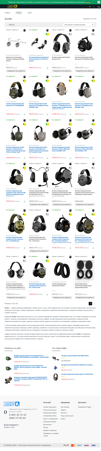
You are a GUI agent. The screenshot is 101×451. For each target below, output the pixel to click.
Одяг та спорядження (50, 419)
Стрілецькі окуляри (49, 421)
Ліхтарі (45, 427)
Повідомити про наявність (16, 71)
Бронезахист (47, 424)
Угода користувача (67, 416)
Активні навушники (57, 55)
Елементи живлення (50, 430)
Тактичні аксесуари (49, 410)
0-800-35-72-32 (17, 415)
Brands (19, 13)
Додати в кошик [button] (46, 68)
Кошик (63, 419)
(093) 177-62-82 (17, 418)
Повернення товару (84, 407)
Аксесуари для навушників (13, 55)
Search (90, 6)
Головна (7, 13)
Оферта (63, 410)
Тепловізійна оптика (49, 416)
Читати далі (24, 68)
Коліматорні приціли (50, 413)
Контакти (64, 413)
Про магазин (65, 407)
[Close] (99, 2)
